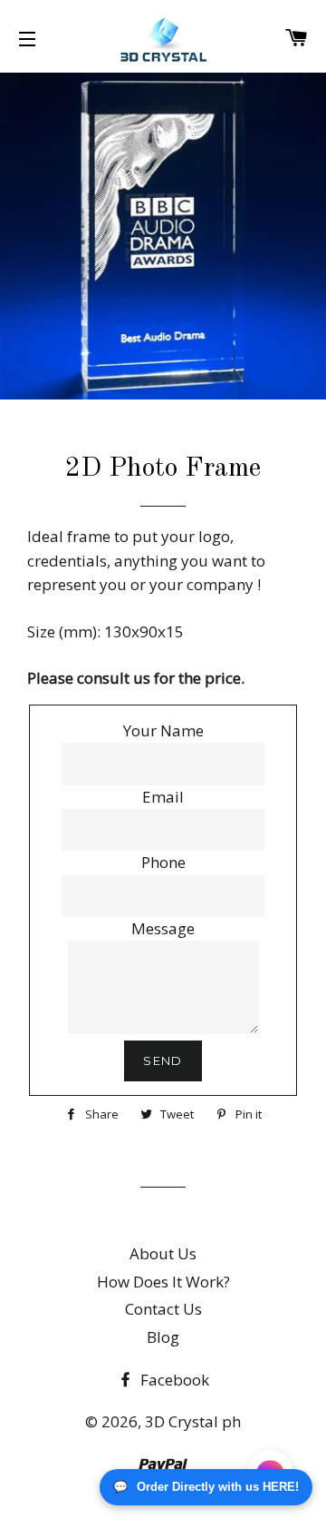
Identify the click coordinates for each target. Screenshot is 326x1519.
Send (162, 1060)
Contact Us (163, 1308)
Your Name (163, 730)
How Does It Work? (163, 1281)
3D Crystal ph (193, 1421)
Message (163, 928)
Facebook (173, 1379)
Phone (163, 862)
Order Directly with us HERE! (206, 1487)
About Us (163, 1253)
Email (163, 796)
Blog (163, 1337)
